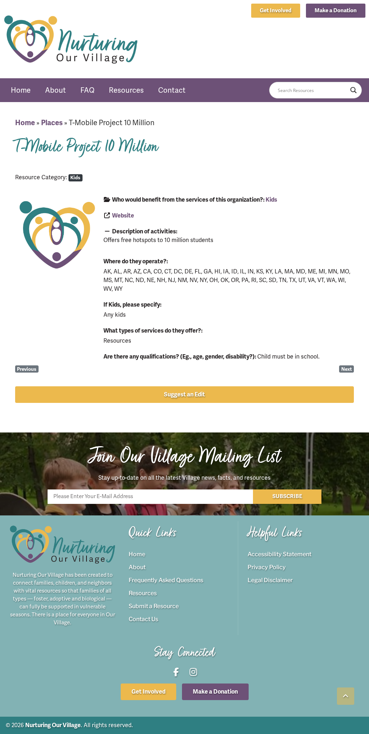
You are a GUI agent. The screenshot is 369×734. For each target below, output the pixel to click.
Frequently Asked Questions (166, 580)
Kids (75, 178)
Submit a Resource (154, 606)
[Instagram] (358, 25)
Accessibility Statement (279, 554)
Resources (126, 90)
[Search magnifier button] (353, 90)
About (55, 90)
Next (346, 369)
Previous (26, 369)
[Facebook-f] (342, 25)
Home (21, 90)
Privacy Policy (267, 567)
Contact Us (143, 619)
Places (52, 122)
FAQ (87, 90)
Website (123, 215)
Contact (172, 90)
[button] (335, 11)
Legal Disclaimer (270, 580)
